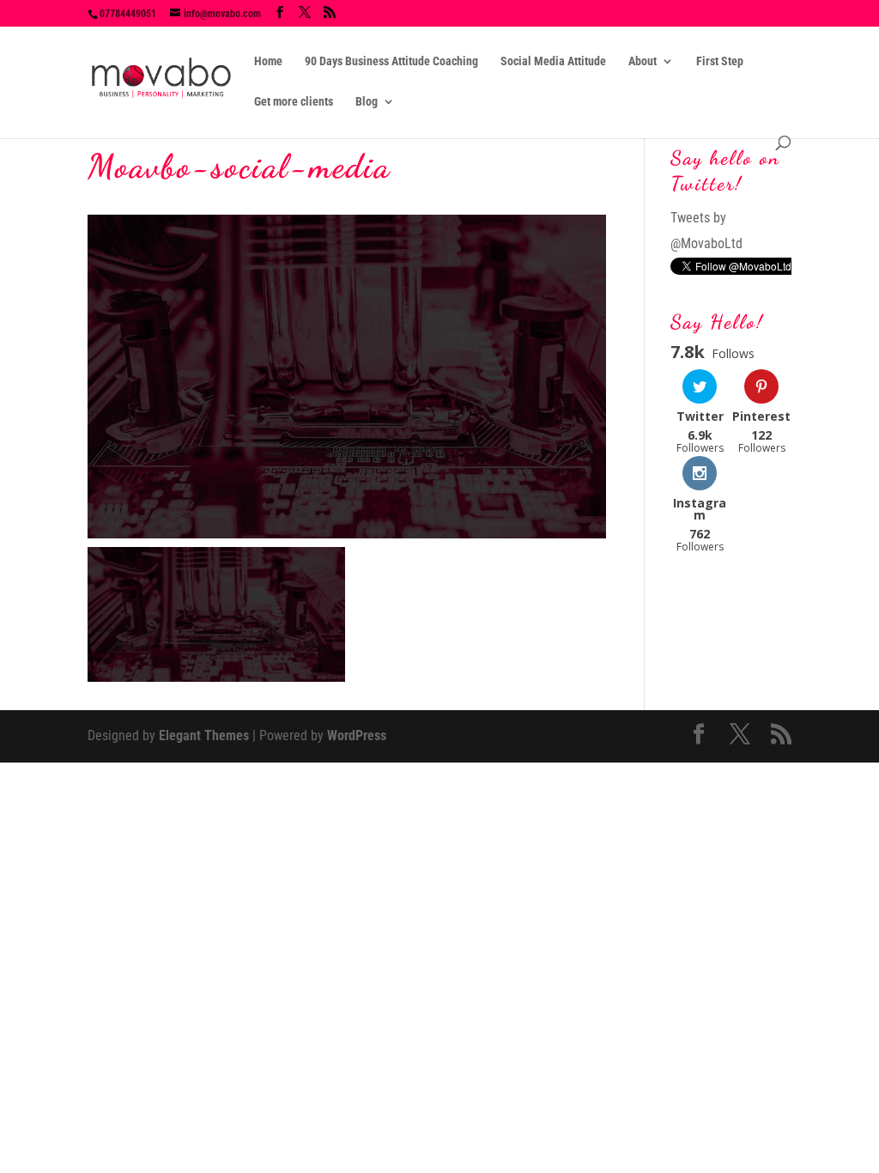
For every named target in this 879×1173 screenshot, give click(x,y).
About (642, 61)
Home (268, 61)
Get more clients (293, 101)
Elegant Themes (204, 735)
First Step (719, 61)
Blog (366, 101)
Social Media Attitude (553, 61)
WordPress (356, 735)
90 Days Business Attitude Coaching (391, 61)
